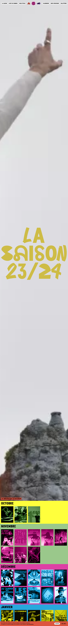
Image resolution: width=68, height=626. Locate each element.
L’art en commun (13, 3)
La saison (4, 3)
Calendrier (46, 3)
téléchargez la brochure (12, 499)
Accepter (57, 623)
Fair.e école (22, 3)
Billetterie (64, 3)
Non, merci (64, 623)
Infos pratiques (55, 3)
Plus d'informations (30, 624)
